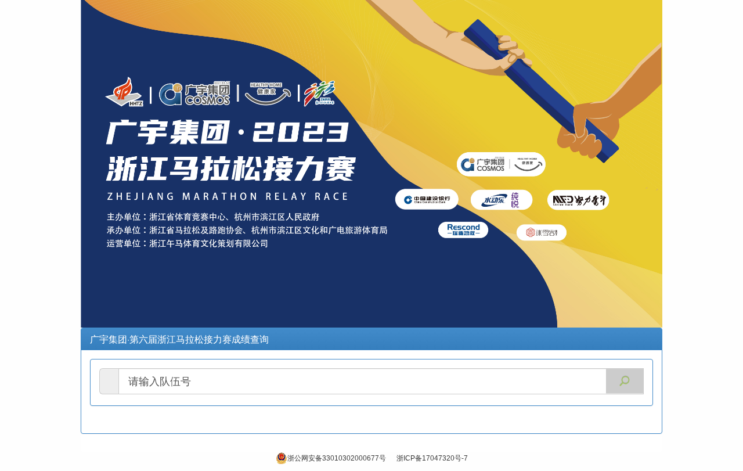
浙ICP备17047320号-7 (432, 458)
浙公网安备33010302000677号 (336, 458)
